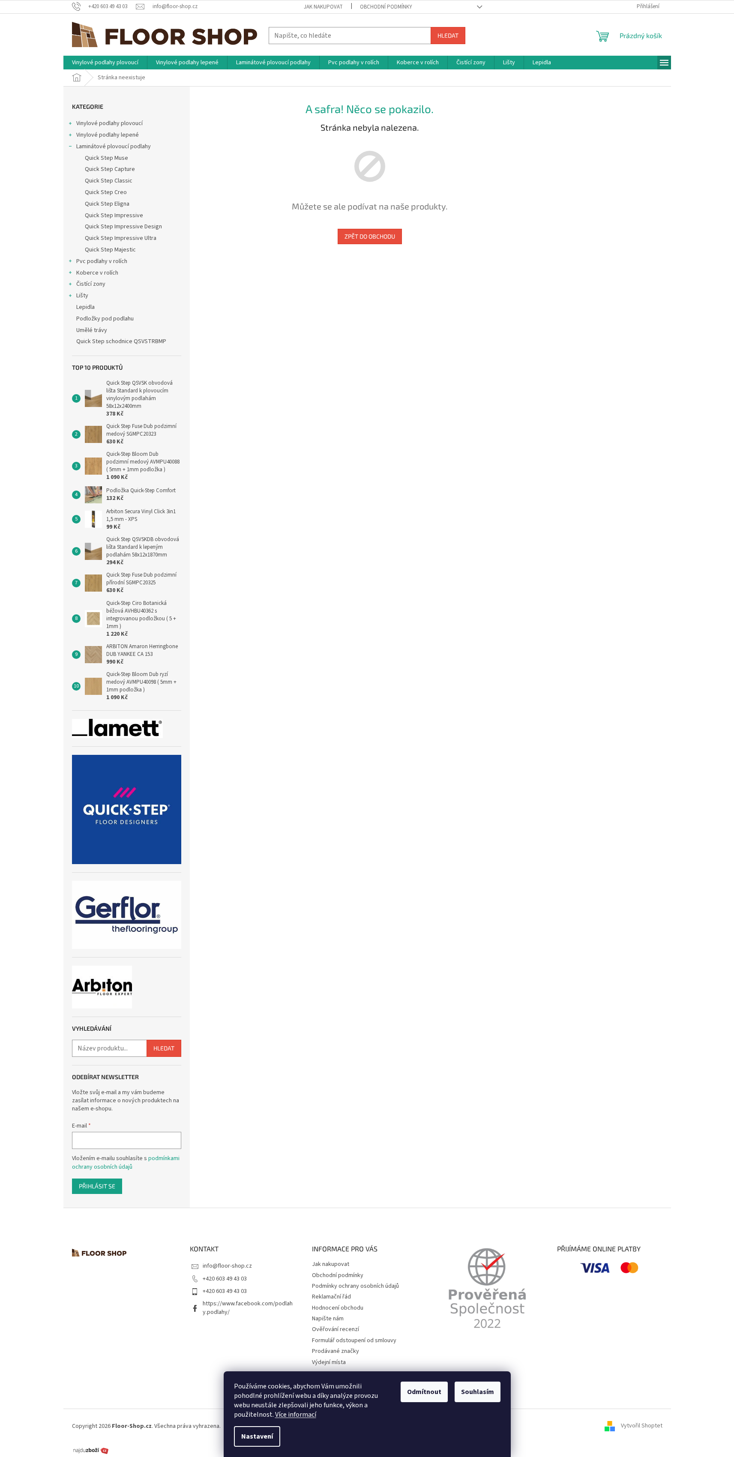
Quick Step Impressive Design (123, 226)
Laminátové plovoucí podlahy (113, 146)
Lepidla (85, 307)
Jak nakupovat (323, 7)
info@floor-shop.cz (227, 1266)
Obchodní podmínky (386, 7)
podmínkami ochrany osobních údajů (126, 1162)
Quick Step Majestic (110, 249)
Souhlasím (477, 1392)
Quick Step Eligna (107, 204)
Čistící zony (90, 284)
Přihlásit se (97, 1186)
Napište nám (328, 1318)
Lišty (82, 295)
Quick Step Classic (108, 181)
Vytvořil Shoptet (641, 1426)
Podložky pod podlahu (105, 318)
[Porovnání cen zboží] (91, 1450)
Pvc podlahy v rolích (101, 261)
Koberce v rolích (97, 273)
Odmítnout (424, 1392)
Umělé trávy (91, 330)
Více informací (295, 1414)
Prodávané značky (335, 1351)
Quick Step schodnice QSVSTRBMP (121, 341)
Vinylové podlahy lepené (107, 135)
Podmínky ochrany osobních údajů (355, 1286)
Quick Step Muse (106, 158)
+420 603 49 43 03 (225, 1279)
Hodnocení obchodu (337, 1308)
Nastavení (257, 1436)
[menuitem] (105, 62)
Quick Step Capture (110, 169)
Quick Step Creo (106, 192)
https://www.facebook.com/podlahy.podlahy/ (248, 1307)
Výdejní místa (329, 1362)
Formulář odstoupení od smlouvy (354, 1340)
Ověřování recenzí (335, 1329)
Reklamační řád (331, 1296)
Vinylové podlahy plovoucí (109, 123)
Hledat (447, 35)
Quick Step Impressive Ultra (120, 238)
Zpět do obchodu (370, 236)
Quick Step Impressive (114, 215)
